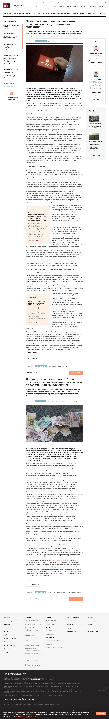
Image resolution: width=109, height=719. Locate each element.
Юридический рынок (79, 13)
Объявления (92, 6)
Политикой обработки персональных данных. (25, 716)
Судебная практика (63, 13)
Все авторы (76, 2)
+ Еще (99, 13)
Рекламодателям (66, 2)
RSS (90, 1)
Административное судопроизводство (57, 41)
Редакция (57, 2)
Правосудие (37, 13)
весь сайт (100, 6)
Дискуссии (61, 6)
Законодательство (49, 13)
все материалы (96, 155)
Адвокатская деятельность (22, 13)
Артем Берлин (57, 560)
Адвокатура (7, 13)
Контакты (50, 2)
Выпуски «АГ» (35, 2)
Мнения (69, 6)
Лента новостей (9, 21)
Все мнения (96, 99)
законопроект (52, 463)
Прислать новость (76, 372)
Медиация (91, 13)
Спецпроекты (83, 6)
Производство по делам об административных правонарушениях (64, 401)
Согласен (101, 713)
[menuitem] (7, 13)
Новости (54, 6)
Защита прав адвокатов (50, 622)
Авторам (43, 2)
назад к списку (35, 358)
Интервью (75, 6)
